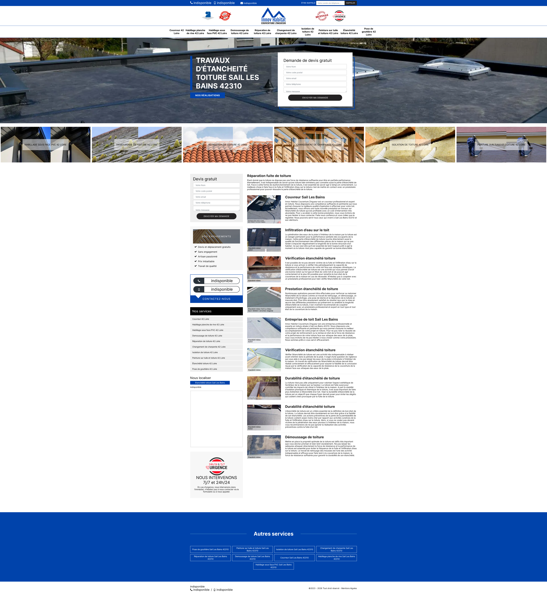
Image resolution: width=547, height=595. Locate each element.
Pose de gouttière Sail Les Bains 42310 (210, 549)
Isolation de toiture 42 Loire (307, 31)
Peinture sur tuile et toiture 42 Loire (328, 32)
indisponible (202, 3)
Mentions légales (349, 588)
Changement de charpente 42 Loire (286, 32)
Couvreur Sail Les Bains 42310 (294, 557)
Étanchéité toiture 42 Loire (349, 32)
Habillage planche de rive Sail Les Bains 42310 (336, 557)
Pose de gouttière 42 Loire (369, 31)
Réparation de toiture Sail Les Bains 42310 (210, 557)
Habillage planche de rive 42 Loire (195, 32)
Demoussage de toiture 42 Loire (240, 32)
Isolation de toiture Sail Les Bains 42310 (294, 549)
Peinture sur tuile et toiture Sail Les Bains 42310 (252, 549)
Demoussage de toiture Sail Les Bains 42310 (252, 557)
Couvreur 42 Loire (177, 32)
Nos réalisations (207, 95)
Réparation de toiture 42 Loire (262, 32)
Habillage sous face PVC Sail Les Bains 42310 (274, 565)
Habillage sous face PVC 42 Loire (217, 32)
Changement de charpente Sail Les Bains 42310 (336, 549)
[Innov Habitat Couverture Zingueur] (273, 15)
